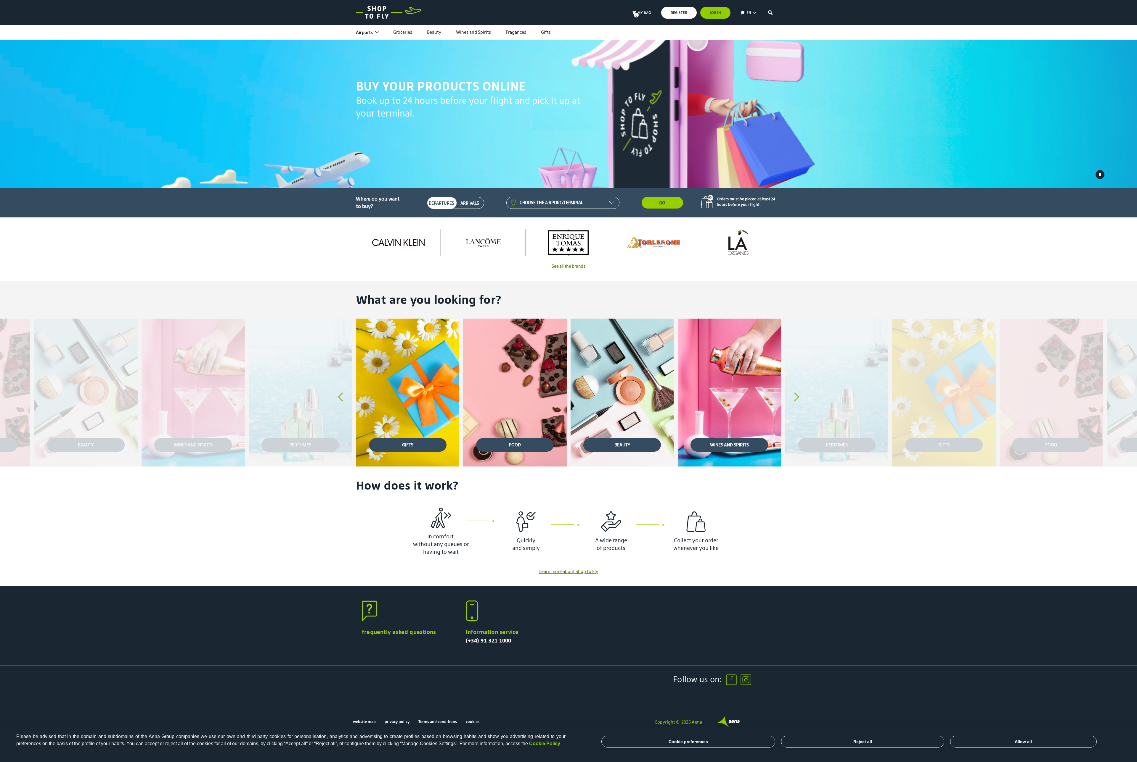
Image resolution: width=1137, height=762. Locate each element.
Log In (715, 12)
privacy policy (397, 721)
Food (515, 445)
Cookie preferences (688, 741)
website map (364, 721)
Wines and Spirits (473, 32)
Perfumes (300, 445)
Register (679, 12)
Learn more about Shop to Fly (568, 571)
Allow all (1023, 741)
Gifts (546, 32)
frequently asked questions (399, 631)
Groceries (402, 32)
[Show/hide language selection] (743, 12)
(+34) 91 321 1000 (488, 640)
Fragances (516, 32)
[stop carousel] (1100, 174)
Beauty (434, 32)
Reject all (862, 741)
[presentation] (340, 398)
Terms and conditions (437, 721)
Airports (364, 32)
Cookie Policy (544, 743)
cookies (472, 721)
